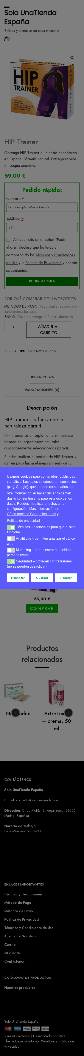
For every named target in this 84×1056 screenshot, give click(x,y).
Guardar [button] (42, 577)
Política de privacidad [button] (23, 520)
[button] (11, 527)
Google (21, 487)
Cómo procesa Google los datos (31, 514)
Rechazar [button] (18, 577)
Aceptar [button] (66, 577)
